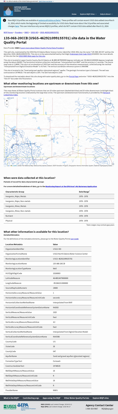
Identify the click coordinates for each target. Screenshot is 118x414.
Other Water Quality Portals (76, 398)
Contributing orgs (31, 398)
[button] (7, 100)
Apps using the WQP (51, 398)
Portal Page (73, 76)
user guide (75, 239)
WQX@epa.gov (107, 408)
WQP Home (8, 32)
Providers (18, 32)
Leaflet (14, 165)
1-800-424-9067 (92, 408)
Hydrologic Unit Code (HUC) (81, 54)
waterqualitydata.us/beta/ (49, 20)
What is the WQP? (11, 398)
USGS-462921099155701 (49, 32)
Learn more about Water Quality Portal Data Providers (42, 48)
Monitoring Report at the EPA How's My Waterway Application (71, 186)
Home (74, 14)
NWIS (26, 32)
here (17, 26)
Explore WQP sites (101, 398)
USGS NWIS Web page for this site (32, 56)
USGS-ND (34, 32)
